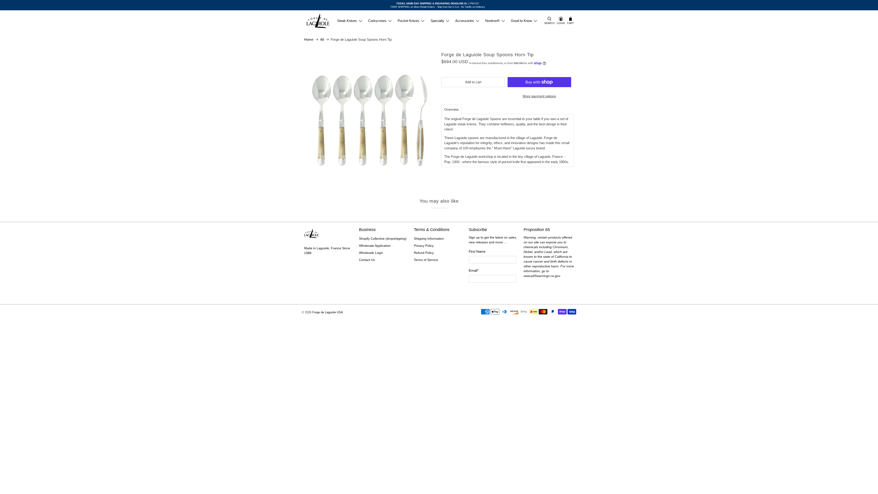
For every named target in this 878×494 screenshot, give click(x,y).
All (322, 39)
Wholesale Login (371, 253)
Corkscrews (377, 21)
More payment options (539, 96)
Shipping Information (429, 238)
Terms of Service (426, 260)
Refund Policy (424, 253)
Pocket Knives (408, 21)
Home (308, 39)
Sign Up (492, 291)
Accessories (464, 21)
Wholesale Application (375, 245)
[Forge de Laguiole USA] (318, 21)
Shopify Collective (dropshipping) (383, 238)
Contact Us (367, 260)
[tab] (451, 109)
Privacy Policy (424, 245)
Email (474, 270)
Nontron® (492, 21)
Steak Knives (347, 21)
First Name (477, 251)
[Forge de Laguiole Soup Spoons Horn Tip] (370, 118)
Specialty (437, 21)
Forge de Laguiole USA (327, 312)
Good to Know (521, 21)
